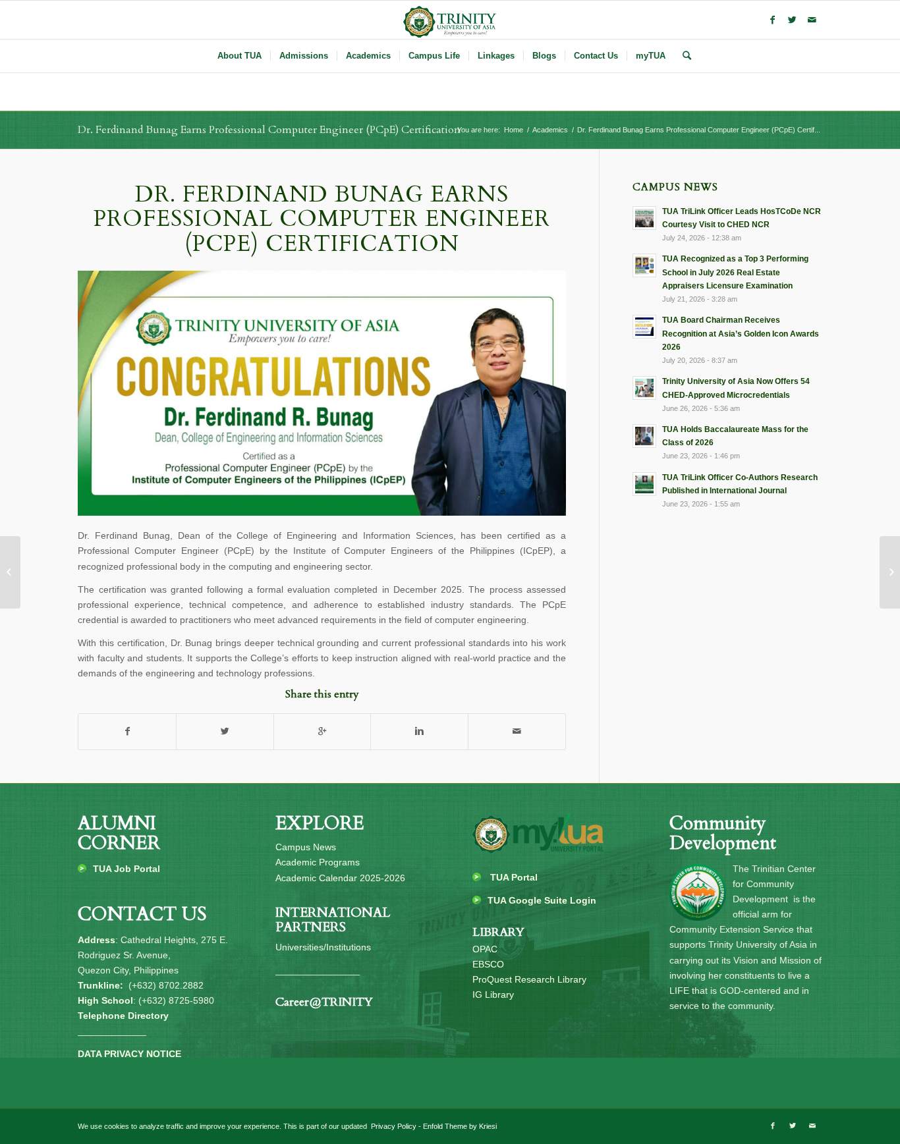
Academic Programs (317, 862)
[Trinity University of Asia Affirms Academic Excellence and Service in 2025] (10, 572)
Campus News (305, 847)
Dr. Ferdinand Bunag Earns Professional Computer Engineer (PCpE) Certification (269, 130)
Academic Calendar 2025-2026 (340, 878)
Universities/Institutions (323, 947)
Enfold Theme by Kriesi (460, 1126)
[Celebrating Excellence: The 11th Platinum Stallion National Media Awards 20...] (890, 572)
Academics (550, 130)
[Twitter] (792, 20)
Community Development (722, 833)
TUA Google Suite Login (542, 900)
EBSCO (488, 964)
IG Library (493, 994)
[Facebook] (773, 20)
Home (513, 130)
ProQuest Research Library (529, 979)
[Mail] (812, 20)
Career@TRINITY (324, 1002)
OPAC (484, 949)
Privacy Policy (392, 1126)
